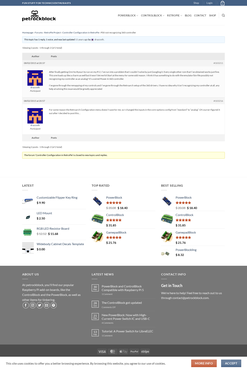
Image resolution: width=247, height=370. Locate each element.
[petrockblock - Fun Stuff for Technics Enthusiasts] (39, 15)
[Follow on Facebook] (26, 305)
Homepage (27, 32)
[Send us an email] (46, 305)
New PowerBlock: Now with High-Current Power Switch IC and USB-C (126, 316)
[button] (209, 3)
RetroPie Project (52, 32)
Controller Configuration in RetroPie (80, 32)
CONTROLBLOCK (151, 15)
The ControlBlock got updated (122, 302)
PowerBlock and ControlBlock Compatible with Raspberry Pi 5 (123, 288)
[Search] (223, 15)
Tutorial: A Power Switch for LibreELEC (127, 331)
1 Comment (113, 294)
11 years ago (81, 39)
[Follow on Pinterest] (53, 305)
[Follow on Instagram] (33, 305)
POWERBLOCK (127, 15)
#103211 (218, 63)
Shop (196, 2)
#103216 (218, 100)
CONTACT (200, 15)
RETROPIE (173, 15)
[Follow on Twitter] (39, 305)
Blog (188, 15)
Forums (39, 32)
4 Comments (113, 323)
